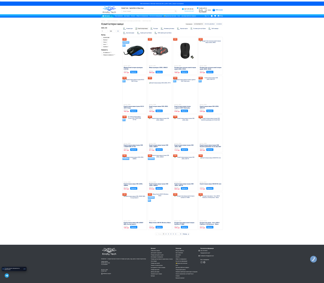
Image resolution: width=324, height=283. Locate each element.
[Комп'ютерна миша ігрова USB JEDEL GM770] (185, 167)
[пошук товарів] (175, 11)
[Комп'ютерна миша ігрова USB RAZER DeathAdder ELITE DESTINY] (210, 128)
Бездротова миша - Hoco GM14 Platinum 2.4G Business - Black (209, 223)
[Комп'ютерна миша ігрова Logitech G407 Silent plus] (185, 89)
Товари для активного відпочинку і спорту (162, 259)
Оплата (133, 16)
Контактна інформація (156, 16)
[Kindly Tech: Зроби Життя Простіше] (109, 251)
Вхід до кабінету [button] (180, 250)
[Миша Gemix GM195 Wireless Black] (160, 206)
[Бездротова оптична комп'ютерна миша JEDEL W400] (210, 51)
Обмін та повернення (142, 16)
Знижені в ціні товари (156, 273)
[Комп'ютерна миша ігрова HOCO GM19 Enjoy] (134, 89)
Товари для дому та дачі (157, 254)
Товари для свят (155, 269)
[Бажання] (215, 16)
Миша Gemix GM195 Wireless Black (160, 222)
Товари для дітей (155, 263)
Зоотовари (154, 261)
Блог (179, 16)
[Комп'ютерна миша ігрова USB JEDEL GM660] (160, 167)
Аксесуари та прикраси (157, 257)
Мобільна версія (107, 273)
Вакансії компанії (180, 278)
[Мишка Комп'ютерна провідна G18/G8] (134, 51)
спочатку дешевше (210, 24)
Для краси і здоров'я (156, 252)
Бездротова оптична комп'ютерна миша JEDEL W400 (210, 68)
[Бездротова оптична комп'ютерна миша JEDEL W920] (185, 51)
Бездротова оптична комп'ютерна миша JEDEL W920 (185, 68)
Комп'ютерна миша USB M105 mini (210, 184)
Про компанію (119, 16)
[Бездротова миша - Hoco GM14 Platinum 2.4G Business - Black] (210, 206)
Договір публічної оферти (189, 16)
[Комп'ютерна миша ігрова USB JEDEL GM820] (160, 128)
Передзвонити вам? (189, 11)
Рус (208, 16)
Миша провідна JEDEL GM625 (158, 67)
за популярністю (198, 24)
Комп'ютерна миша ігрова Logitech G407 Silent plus (182, 107)
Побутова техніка (155, 250)
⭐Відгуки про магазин (170, 16)
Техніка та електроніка (157, 265)
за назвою (219, 24)
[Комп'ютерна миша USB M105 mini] (210, 167)
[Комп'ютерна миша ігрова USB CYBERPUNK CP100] (134, 128)
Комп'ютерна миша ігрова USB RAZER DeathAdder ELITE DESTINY (210, 145)
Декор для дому (155, 271)
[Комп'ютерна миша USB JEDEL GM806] (134, 167)
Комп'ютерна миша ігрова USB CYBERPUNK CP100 (133, 145)
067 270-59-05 (188, 9)
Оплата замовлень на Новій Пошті (185, 273)
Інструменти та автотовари (158, 267)
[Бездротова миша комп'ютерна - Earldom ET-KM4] (185, 206)
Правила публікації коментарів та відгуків (186, 271)
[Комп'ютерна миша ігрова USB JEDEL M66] (185, 128)
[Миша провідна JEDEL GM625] (160, 51)
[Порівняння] (212, 16)
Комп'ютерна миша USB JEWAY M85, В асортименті (133, 223)
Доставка (127, 16)
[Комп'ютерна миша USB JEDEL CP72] (160, 89)
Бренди (153, 275)
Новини (178, 275)
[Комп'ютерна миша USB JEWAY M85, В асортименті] (134, 206)
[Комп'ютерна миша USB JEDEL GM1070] (210, 89)
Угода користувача (181, 269)
